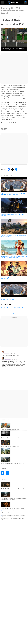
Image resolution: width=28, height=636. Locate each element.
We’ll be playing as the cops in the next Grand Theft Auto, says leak (13, 277)
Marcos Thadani (5, 16)
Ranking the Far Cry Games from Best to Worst (11, 455)
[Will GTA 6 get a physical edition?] (14, 511)
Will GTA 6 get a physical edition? (8, 512)
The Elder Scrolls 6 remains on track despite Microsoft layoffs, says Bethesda (12, 489)
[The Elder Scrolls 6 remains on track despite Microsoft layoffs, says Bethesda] (14, 484)
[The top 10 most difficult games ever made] (14, 425)
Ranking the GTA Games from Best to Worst (10, 446)
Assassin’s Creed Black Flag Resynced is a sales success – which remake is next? (13, 519)
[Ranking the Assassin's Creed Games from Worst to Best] (14, 459)
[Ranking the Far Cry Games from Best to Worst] (14, 451)
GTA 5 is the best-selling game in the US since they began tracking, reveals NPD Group (13, 194)
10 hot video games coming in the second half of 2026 (12, 508)
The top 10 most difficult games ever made (10, 429)
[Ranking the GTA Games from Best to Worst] (14, 442)
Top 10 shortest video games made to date (10, 437)
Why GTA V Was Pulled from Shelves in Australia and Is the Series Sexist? (13, 236)
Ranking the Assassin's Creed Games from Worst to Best (13, 463)
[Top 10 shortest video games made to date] (14, 433)
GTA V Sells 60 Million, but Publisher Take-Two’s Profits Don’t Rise (12, 215)
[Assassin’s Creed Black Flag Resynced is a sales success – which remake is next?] (14, 516)
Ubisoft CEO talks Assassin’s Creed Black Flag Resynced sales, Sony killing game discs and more (14, 499)
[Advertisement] (14, 69)
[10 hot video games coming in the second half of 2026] (14, 504)
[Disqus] (14, 368)
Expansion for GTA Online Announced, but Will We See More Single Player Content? (13, 298)
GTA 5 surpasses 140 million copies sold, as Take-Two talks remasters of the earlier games (14, 256)
